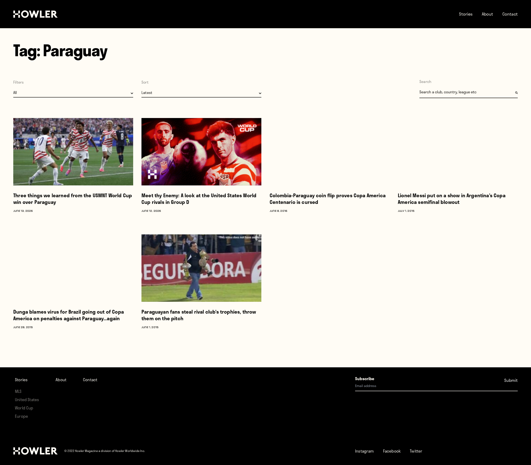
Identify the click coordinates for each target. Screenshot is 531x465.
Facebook (392, 451)
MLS (18, 391)
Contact (510, 14)
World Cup (24, 408)
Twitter (416, 451)
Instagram (364, 451)
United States (27, 400)
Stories (466, 14)
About (487, 14)
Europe (21, 416)
